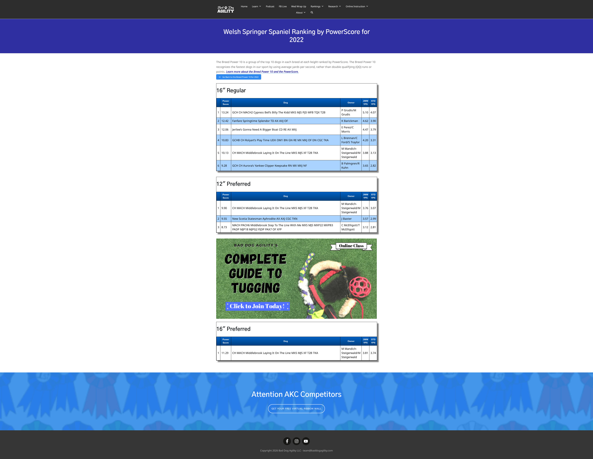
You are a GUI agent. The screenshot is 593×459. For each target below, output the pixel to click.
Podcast (270, 6)
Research (333, 6)
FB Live (283, 6)
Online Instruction (355, 6)
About (299, 12)
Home (244, 6)
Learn (255, 6)
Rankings (315, 6)
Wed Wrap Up (298, 6)
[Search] (312, 12)
